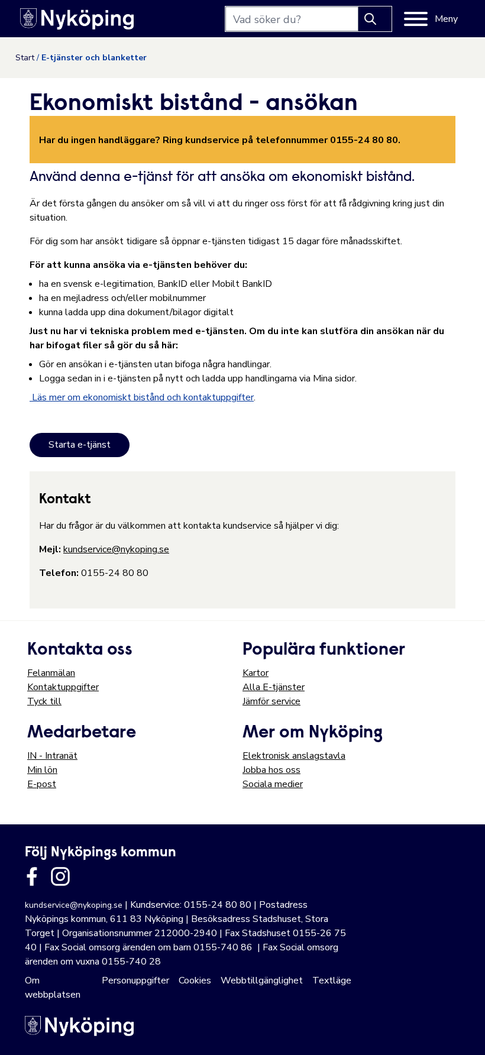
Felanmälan (51, 672)
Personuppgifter (135, 980)
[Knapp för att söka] (375, 19)
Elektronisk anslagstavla (293, 755)
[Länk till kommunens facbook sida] (32, 876)
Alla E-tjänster (273, 687)
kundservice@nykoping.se (116, 549)
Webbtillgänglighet (262, 980)
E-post (41, 784)
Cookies (195, 980)
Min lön (42, 769)
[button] (464, 1034)
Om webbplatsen (52, 987)
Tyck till (44, 701)
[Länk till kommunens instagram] (60, 876)
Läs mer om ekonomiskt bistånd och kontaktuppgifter (142, 397)
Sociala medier (272, 784)
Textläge (331, 980)
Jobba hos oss (271, 769)
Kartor (255, 672)
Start (24, 57)
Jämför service (271, 701)
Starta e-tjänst (79, 444)
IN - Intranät (52, 755)
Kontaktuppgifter (63, 687)
